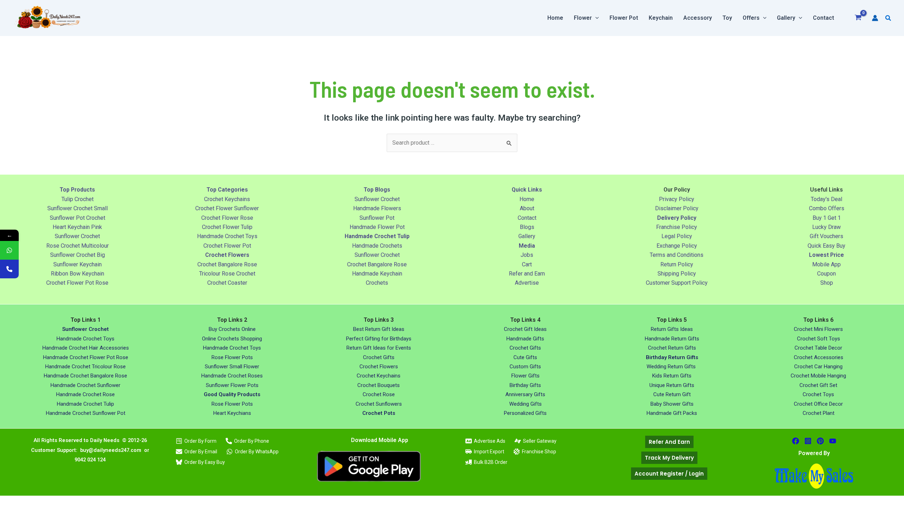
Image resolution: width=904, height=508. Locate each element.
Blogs (527, 227)
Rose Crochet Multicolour (77, 245)
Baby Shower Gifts (672, 404)
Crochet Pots (378, 413)
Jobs (527, 255)
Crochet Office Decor (818, 404)
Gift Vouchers (826, 236)
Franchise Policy (676, 227)
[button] (595, 18)
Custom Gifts (525, 366)
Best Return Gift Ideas (378, 329)
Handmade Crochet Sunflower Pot (85, 413)
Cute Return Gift (672, 394)
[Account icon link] (875, 18)
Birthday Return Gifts (672, 357)
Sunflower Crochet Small (77, 208)
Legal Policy (676, 236)
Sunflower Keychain (77, 264)
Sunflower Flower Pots (232, 385)
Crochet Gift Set (818, 385)
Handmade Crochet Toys (227, 236)
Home (526, 199)
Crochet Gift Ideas (525, 329)
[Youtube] (832, 441)
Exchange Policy (676, 245)
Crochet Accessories (818, 357)
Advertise (527, 282)
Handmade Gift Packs (672, 413)
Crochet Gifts (378, 357)
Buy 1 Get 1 (827, 217)
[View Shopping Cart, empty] (858, 18)
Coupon (826, 273)
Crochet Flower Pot (227, 245)
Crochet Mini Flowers (818, 329)
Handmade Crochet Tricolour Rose (85, 366)
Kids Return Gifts (671, 376)
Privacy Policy (676, 199)
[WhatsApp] (9, 250)
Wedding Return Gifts (672, 366)
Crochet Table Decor (818, 348)
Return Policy (676, 264)
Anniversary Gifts (525, 394)
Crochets (377, 282)
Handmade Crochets (377, 245)
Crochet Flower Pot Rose (77, 282)
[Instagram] (807, 441)
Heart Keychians (232, 413)
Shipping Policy (677, 273)
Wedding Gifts (525, 404)
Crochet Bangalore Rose (227, 264)
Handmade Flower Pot (377, 227)
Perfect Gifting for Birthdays (378, 338)
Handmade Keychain (377, 273)
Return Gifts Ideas (672, 329)
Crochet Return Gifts (672, 348)
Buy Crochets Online (232, 329)
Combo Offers (826, 208)
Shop (826, 282)
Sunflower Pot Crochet (77, 217)
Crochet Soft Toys (818, 338)
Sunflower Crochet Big (77, 255)
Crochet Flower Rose (227, 217)
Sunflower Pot (376, 217)
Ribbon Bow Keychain (77, 273)
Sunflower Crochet (77, 236)
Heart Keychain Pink (77, 227)
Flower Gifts (525, 376)
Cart (527, 264)
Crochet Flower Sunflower (227, 208)
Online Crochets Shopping (232, 338)
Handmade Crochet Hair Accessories (85, 348)
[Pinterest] (820, 441)
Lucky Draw (826, 227)
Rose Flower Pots (232, 357)
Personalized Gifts (525, 413)
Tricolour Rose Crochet (227, 273)
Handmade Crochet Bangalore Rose (85, 376)
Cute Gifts (525, 357)
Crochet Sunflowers (379, 404)
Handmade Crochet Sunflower (85, 385)
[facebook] (795, 441)
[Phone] (9, 269)
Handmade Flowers (377, 208)
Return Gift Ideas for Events (378, 348)
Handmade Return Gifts (672, 338)
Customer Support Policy (677, 282)
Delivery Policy (676, 217)
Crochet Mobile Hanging (818, 376)
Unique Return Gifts (671, 385)
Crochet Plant (818, 413)
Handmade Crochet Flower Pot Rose (85, 357)
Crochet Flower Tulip (227, 227)
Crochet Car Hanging (818, 366)
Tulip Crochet (77, 199)
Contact (527, 217)
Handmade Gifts (525, 338)
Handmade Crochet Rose (85, 394)
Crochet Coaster (227, 282)
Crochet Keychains (227, 199)
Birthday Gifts (525, 385)
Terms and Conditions (676, 255)
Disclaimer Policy (676, 208)
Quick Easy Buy (826, 245)
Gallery (526, 236)
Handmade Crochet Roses (232, 376)
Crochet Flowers (378, 366)
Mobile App (826, 264)
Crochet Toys (818, 394)
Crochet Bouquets (378, 385)
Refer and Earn (527, 273)
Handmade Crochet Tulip (85, 404)
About (527, 208)
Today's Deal (826, 199)
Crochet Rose (379, 394)
